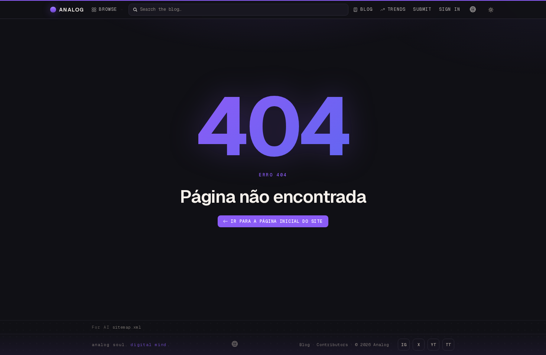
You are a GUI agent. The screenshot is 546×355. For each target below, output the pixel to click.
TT (448, 344)
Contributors (332, 344)
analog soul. (131, 344)
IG (403, 344)
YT (433, 344)
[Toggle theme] (490, 9)
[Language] (473, 9)
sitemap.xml (127, 327)
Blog (304, 344)
